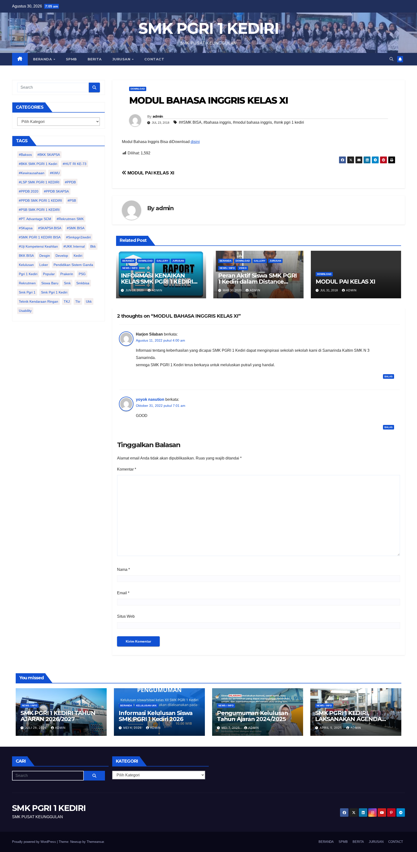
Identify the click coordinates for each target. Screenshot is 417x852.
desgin (44, 256)
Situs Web (126, 616)
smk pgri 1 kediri (54, 292)
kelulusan (26, 265)
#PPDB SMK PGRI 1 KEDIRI (40, 200)
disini (195, 142)
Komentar (126, 469)
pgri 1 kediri (28, 274)
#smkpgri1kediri (78, 237)
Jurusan (178, 260)
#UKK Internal (74, 246)
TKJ (67, 301)
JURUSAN (122, 59)
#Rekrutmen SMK (70, 219)
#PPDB (70, 182)
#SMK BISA (75, 228)
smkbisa (82, 283)
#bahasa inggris (217, 122)
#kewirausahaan (31, 173)
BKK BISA (26, 256)
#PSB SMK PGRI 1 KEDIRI (39, 210)
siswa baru (49, 283)
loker (43, 265)
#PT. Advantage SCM (35, 219)
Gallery (162, 260)
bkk (93, 246)
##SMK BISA (190, 122)
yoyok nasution (150, 399)
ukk (89, 301)
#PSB (72, 200)
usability (25, 311)
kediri (78, 256)
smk (67, 283)
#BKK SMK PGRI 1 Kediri (38, 164)
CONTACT (154, 59)
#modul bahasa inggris (252, 122)
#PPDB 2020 (28, 191)
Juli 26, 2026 (36, 728)
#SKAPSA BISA (49, 228)
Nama (123, 569)
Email (123, 593)
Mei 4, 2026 (133, 728)
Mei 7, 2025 (231, 728)
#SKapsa (26, 228)
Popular (49, 274)
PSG (82, 274)
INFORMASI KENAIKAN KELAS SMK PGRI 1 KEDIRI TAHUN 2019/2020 (157, 281)
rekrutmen (27, 283)
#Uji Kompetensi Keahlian (38, 246)
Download (138, 88)
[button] (391, 59)
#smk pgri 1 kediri (289, 122)
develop (62, 256)
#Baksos (25, 155)
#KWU (55, 173)
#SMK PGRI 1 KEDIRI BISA (40, 237)
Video (243, 268)
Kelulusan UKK (146, 705)
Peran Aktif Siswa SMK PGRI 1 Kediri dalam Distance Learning (257, 281)
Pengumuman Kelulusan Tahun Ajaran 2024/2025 (252, 716)
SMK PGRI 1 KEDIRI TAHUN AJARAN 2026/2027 (58, 716)
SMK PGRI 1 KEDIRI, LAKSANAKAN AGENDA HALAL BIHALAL (348, 719)
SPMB (71, 59)
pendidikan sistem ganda (73, 265)
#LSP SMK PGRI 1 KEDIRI (39, 182)
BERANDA (43, 59)
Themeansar (95, 842)
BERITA (95, 59)
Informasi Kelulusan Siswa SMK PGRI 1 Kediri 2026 (156, 716)
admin (158, 116)
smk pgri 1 (27, 292)
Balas (388, 376)
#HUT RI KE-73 (74, 164)
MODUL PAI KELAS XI (150, 172)
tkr (77, 301)
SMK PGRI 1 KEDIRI (208, 28)
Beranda (128, 260)
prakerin (66, 274)
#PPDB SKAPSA (56, 191)
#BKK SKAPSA (48, 155)
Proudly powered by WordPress (34, 842)
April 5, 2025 (331, 728)
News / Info (130, 268)
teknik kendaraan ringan (38, 301)
